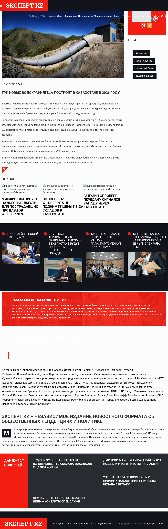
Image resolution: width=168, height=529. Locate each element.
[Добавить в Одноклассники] (149, 25)
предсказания (75, 378)
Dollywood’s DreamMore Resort (20, 374)
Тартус (129, 391)
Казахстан (141, 53)
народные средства (118, 399)
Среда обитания (141, 16)
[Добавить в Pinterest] (143, 25)
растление (103, 391)
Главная (51, 16)
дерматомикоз (66, 387)
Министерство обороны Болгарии (75, 395)
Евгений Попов (11, 369)
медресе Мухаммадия (42, 387)
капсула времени (82, 374)
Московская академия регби (109, 382)
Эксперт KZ (24, 5)
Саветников (148, 378)
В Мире (156, 16)
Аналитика (71, 16)
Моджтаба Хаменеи (140, 382)
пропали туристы (85, 391)
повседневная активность (101, 378)
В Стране (126, 16)
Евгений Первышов (14, 395)
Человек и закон (103, 16)
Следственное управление (110, 374)
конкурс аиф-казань (14, 387)
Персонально (85, 16)
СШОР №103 (82, 382)
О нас (60, 16)
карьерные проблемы (37, 382)
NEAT (160, 378)
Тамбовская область (41, 395)
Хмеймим (140, 391)
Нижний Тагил (137, 374)
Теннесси (64, 374)
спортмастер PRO (129, 378)
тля (103, 399)
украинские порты (35, 378)
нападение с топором (15, 404)
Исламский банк (144, 68)
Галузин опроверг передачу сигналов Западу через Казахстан (89, 201)
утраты (128, 369)
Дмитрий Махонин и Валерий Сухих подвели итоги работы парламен (132, 461)
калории (7, 382)
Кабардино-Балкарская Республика (64, 399)
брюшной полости (39, 391)
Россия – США (154, 395)
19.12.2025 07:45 (13, 84)
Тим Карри (116, 369)
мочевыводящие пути (138, 387)
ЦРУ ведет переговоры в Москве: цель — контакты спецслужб (59, 499)
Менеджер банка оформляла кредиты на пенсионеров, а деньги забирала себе (149, 240)
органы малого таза (14, 391)
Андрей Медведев (34, 369)
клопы (18, 382)
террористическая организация (21, 399)
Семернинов (155, 391)
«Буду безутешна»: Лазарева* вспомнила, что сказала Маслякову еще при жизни (63, 463)
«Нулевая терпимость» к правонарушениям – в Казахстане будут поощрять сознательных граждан (65, 243)
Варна (101, 395)
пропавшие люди (62, 391)
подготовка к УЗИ (113, 387)
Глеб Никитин (136, 395)
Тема (116, 16)
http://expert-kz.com (154, 523)
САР (121, 391)
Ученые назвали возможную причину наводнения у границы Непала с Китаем (129, 480)
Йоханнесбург (72, 369)
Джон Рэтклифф (116, 395)
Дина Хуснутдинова (144, 399)
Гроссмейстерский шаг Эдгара (22, 235)
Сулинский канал (12, 378)
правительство (144, 60)
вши (98, 387)
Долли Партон (49, 374)
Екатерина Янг (85, 387)
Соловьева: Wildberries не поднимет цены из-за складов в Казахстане (51, 206)
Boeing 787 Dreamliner (96, 369)
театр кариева (56, 378)
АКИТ (114, 391)
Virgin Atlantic (55, 369)
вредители (93, 399)
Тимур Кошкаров (40, 404)
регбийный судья (62, 382)
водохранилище (144, 75)
